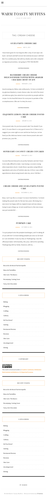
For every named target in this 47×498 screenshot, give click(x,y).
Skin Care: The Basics (10, 275)
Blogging (6, 306)
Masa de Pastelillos (9, 270)
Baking (19, 47)
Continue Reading (23, 68)
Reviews (6, 334)
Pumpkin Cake (23, 223)
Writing (5, 348)
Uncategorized (8, 343)
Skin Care (6, 338)
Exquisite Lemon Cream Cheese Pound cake (23, 115)
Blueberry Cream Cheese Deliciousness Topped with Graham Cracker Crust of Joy (23, 77)
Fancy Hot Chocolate (10, 284)
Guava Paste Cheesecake (23, 43)
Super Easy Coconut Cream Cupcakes (23, 151)
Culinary (6, 316)
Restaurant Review (9, 329)
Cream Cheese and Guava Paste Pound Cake (23, 187)
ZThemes (40, 493)
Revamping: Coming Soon (11, 279)
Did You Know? (8, 320)
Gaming (5, 325)
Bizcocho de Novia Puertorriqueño (14, 265)
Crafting (5, 311)
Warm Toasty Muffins (23, 13)
